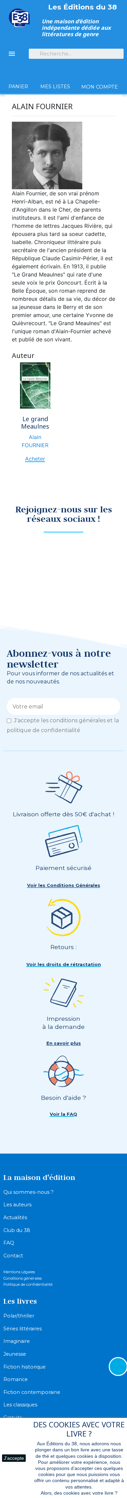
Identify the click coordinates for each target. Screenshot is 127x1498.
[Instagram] (75, 552)
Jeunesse (14, 1354)
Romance (15, 1379)
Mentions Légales (19, 1272)
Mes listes (55, 86)
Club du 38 (16, 1230)
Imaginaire (16, 1341)
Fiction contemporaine (31, 1392)
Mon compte (99, 87)
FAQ (8, 1243)
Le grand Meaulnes (35, 422)
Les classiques (20, 1405)
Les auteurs (17, 1205)
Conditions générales (22, 1278)
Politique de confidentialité (27, 1284)
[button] (63, 885)
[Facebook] (52, 552)
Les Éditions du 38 (82, 7)
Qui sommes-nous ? (28, 1192)
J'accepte (14, 1458)
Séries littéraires (22, 1329)
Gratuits (12, 1418)
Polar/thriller (18, 1316)
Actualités (15, 1217)
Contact (13, 1256)
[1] (112, 706)
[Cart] (18, 74)
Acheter (35, 458)
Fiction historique (24, 1367)
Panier (18, 86)
